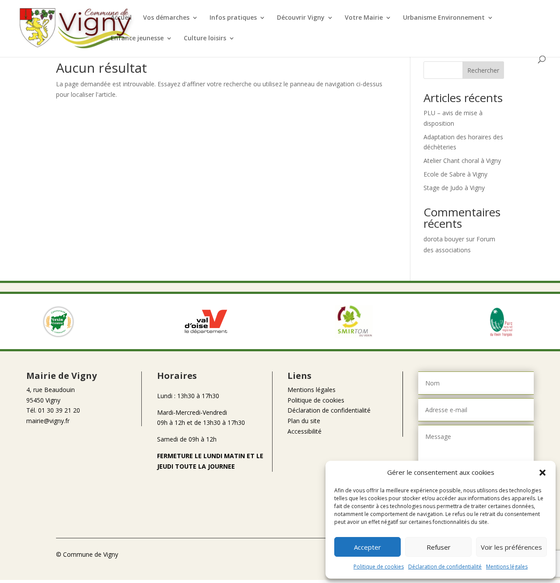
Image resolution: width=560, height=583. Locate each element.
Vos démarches (166, 17)
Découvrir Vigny (301, 17)
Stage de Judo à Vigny (454, 188)
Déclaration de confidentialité (445, 566)
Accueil (121, 17)
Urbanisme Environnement (444, 17)
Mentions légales (507, 566)
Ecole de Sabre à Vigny (455, 174)
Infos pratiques (233, 17)
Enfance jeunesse (137, 38)
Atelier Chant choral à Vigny (462, 160)
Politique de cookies (379, 566)
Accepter (367, 547)
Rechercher (483, 70)
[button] (542, 472)
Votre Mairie (364, 17)
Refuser (439, 547)
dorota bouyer (444, 239)
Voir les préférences (511, 547)
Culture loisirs (205, 38)
